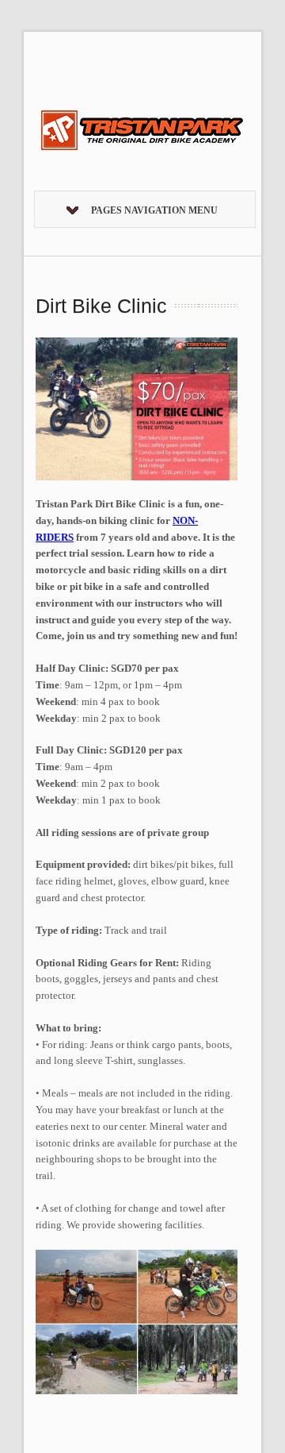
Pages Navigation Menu (154, 210)
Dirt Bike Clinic (101, 306)
